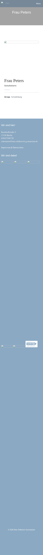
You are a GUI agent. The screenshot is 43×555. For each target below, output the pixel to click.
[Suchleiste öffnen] (28, 4)
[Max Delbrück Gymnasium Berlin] (6, 4)
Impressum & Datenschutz (12, 147)
